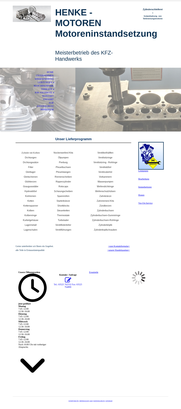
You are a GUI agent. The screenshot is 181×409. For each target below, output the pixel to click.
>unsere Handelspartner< (118, 250)
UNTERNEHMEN (45, 75)
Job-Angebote (43, 92)
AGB (51, 103)
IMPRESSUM (47, 109)
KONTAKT (48, 96)
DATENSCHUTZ (45, 106)
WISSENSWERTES (44, 79)
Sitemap (109, 401)
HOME (50, 72)
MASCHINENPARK (44, 86)
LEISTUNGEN (45, 82)
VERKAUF (46, 89)
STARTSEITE (74, 401)
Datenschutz (99, 401)
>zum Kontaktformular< (119, 246)
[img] (32, 14)
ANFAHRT (48, 99)
